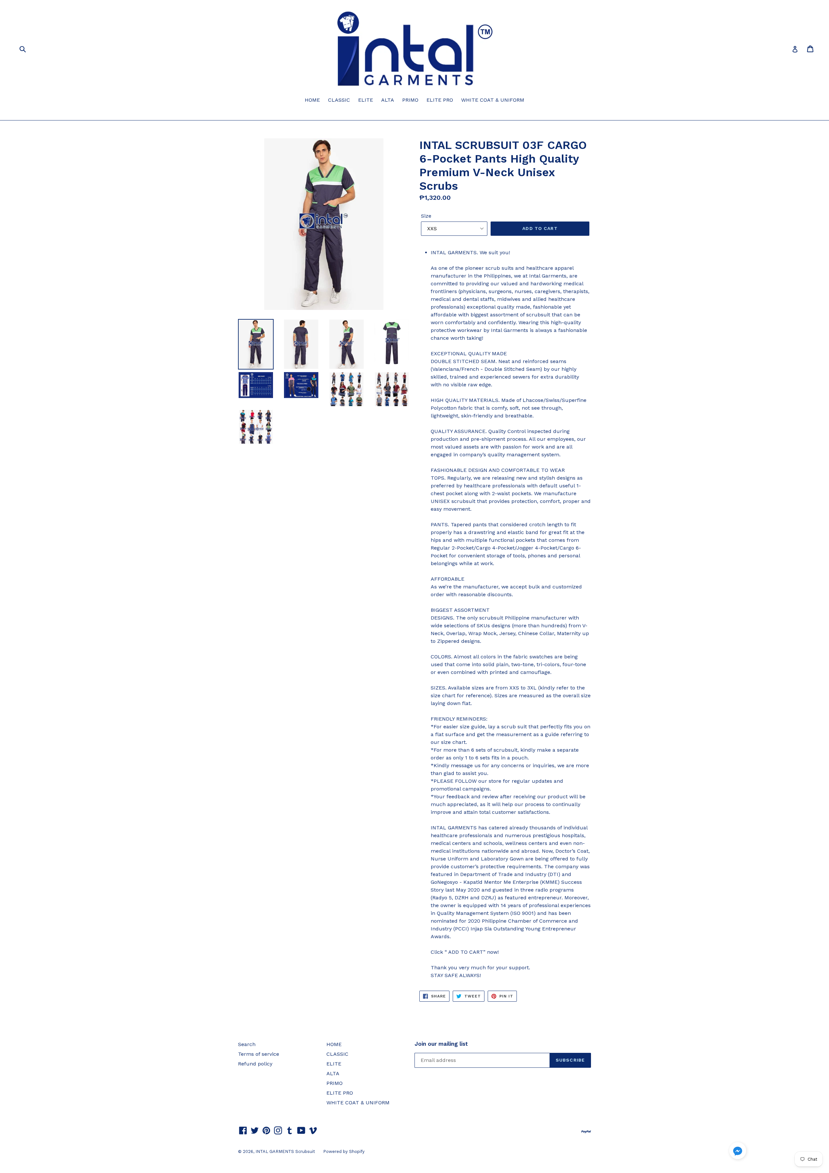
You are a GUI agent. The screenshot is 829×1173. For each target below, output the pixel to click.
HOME (312, 100)
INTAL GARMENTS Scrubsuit (285, 1151)
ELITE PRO (439, 100)
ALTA (387, 100)
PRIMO (410, 100)
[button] (737, 1151)
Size (426, 216)
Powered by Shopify (344, 1151)
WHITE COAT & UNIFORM (492, 100)
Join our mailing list (441, 1044)
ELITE (365, 100)
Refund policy (255, 1064)
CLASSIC (339, 100)
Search (247, 1044)
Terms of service (258, 1054)
